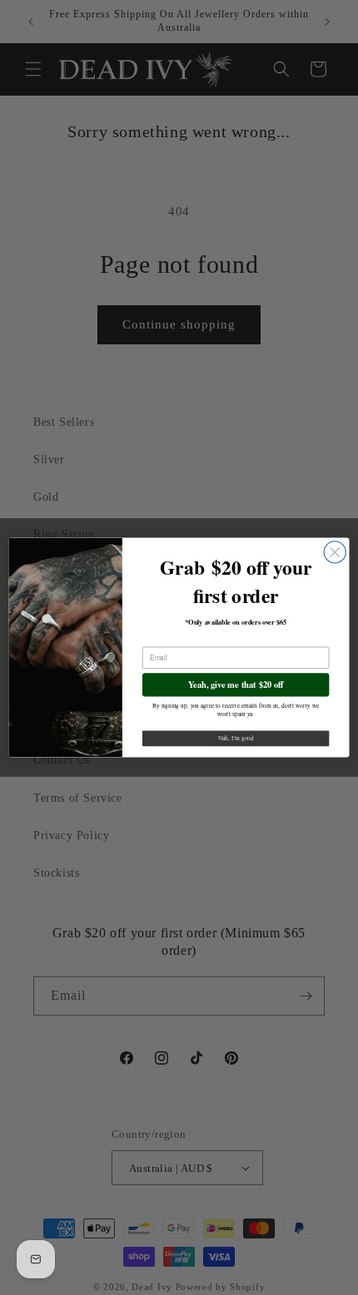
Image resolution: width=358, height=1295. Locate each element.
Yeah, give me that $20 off (236, 684)
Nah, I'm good (236, 738)
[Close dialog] (335, 552)
